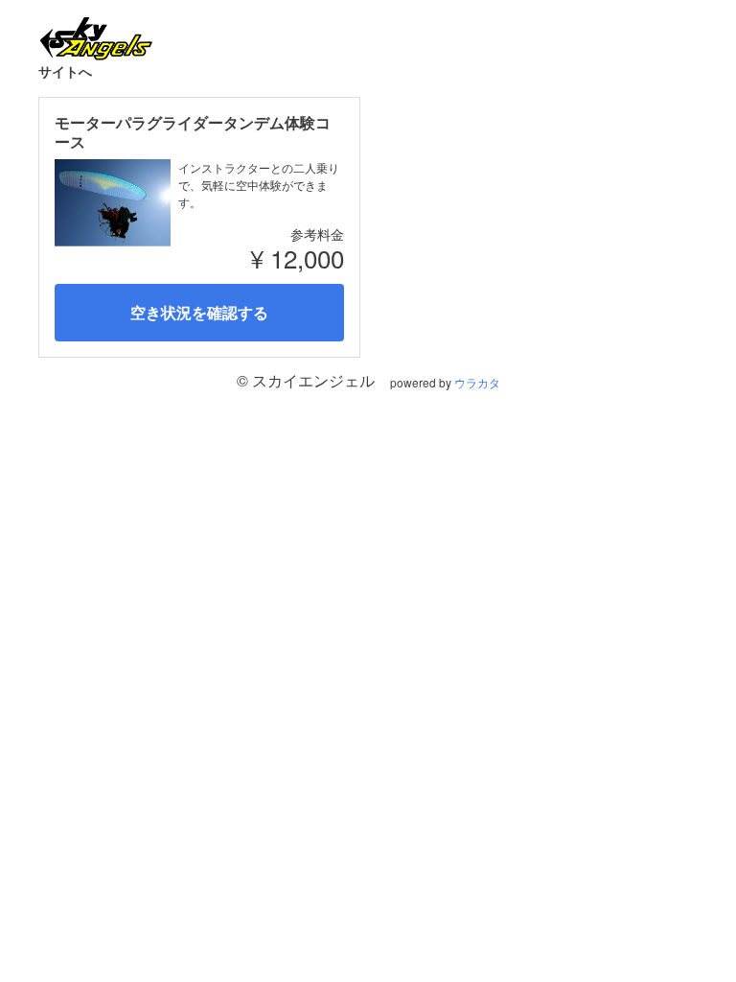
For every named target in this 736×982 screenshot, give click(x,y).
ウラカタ (477, 382)
